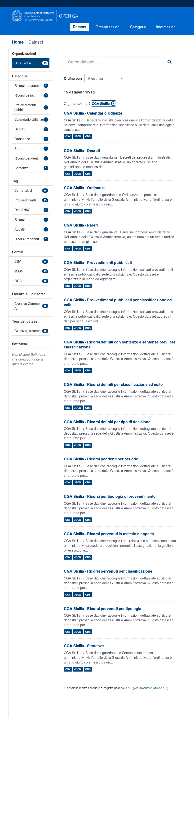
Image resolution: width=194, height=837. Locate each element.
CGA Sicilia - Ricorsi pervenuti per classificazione (108, 571)
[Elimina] (113, 103)
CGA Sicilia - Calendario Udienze (93, 113)
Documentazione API (153, 688)
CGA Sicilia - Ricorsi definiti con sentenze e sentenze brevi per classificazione (119, 344)
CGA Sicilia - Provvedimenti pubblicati (98, 262)
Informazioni (166, 26)
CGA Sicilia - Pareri (81, 225)
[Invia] (170, 61)
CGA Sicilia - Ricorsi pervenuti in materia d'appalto (109, 533)
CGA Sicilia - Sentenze (84, 645)
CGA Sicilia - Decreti (82, 150)
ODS (88, 136)
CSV (68, 136)
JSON (77, 136)
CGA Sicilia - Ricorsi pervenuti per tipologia (102, 608)
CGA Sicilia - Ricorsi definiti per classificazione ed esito (113, 384)
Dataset (79, 26)
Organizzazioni (108, 26)
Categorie (138, 26)
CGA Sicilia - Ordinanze (85, 187)
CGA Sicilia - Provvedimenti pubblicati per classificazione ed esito (118, 302)
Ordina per (72, 78)
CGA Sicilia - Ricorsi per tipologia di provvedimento (110, 496)
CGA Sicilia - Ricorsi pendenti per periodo (101, 459)
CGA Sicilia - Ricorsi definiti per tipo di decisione (107, 421)
